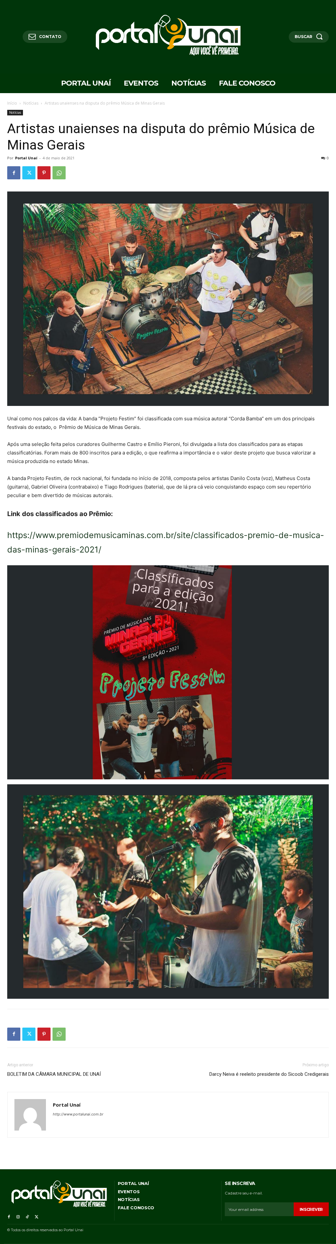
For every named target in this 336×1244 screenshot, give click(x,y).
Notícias (30, 103)
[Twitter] (28, 172)
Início (12, 103)
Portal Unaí (26, 157)
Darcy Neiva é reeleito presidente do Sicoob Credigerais (269, 1074)
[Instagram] (18, 1216)
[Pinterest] (44, 172)
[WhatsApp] (59, 172)
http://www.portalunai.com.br (78, 1114)
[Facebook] (13, 172)
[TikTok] (27, 1216)
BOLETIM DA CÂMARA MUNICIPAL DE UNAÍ (54, 1074)
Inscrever (311, 1209)
